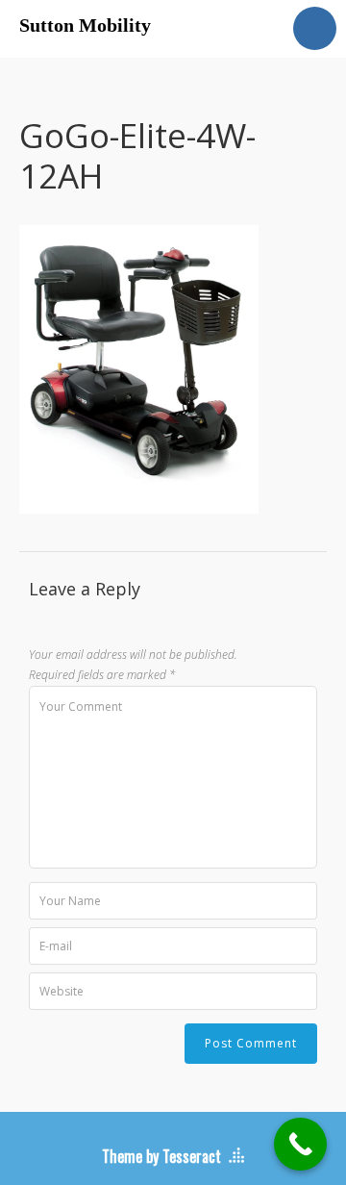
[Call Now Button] (300, 1144)
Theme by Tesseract (161, 1156)
